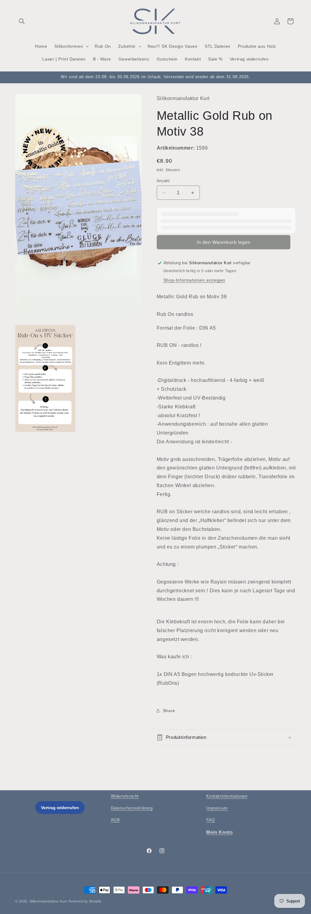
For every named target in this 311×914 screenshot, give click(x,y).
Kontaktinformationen (226, 796)
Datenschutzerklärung (132, 808)
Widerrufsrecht (125, 796)
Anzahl (163, 180)
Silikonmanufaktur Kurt (48, 901)
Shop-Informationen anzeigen (194, 280)
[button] (22, 21)
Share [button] (169, 710)
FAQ (210, 820)
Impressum (216, 808)
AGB (115, 820)
